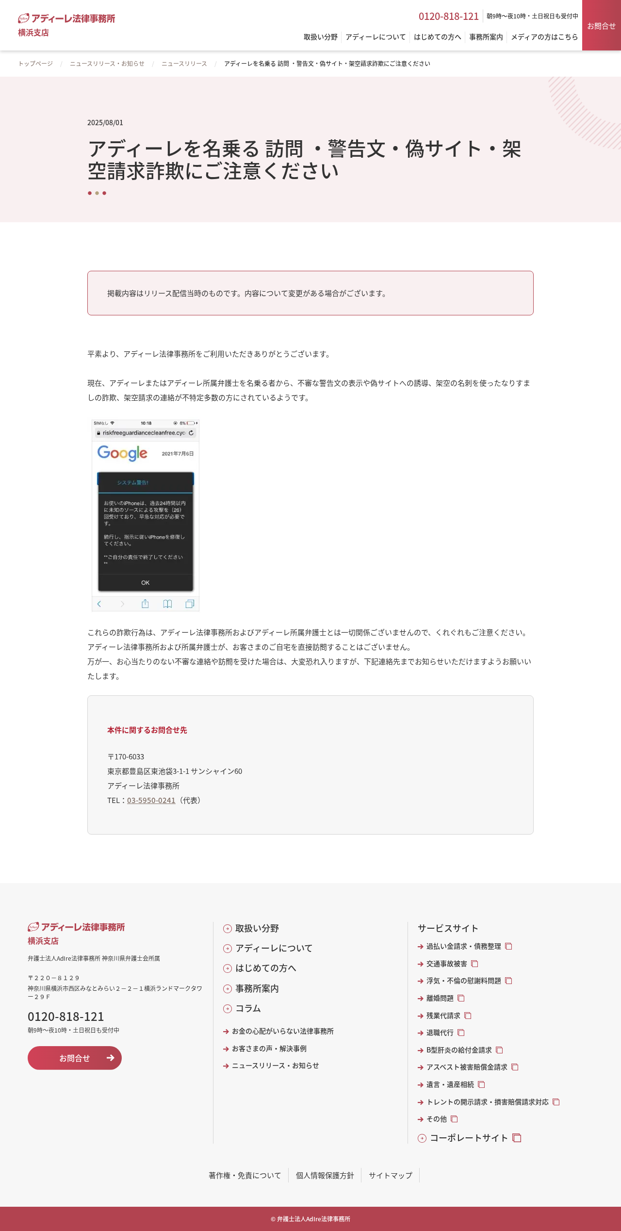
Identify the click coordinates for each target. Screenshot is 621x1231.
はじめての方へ (265, 968)
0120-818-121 (449, 16)
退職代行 (440, 1032)
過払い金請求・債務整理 (463, 946)
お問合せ (601, 25)
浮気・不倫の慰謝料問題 (463, 980)
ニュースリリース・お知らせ (107, 63)
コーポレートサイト (469, 1138)
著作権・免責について (245, 1175)
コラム (248, 1008)
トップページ (35, 63)
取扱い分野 (257, 928)
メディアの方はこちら (544, 37)
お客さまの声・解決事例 (269, 1048)
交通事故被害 (446, 963)
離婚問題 (440, 997)
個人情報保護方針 (325, 1175)
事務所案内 (257, 988)
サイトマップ (390, 1175)
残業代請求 (443, 1015)
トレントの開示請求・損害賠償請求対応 (487, 1101)
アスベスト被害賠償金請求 (466, 1066)
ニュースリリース (184, 63)
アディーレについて (274, 948)
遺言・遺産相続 (450, 1084)
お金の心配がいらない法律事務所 (283, 1030)
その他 (436, 1118)
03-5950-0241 (151, 800)
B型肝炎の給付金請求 (459, 1049)
